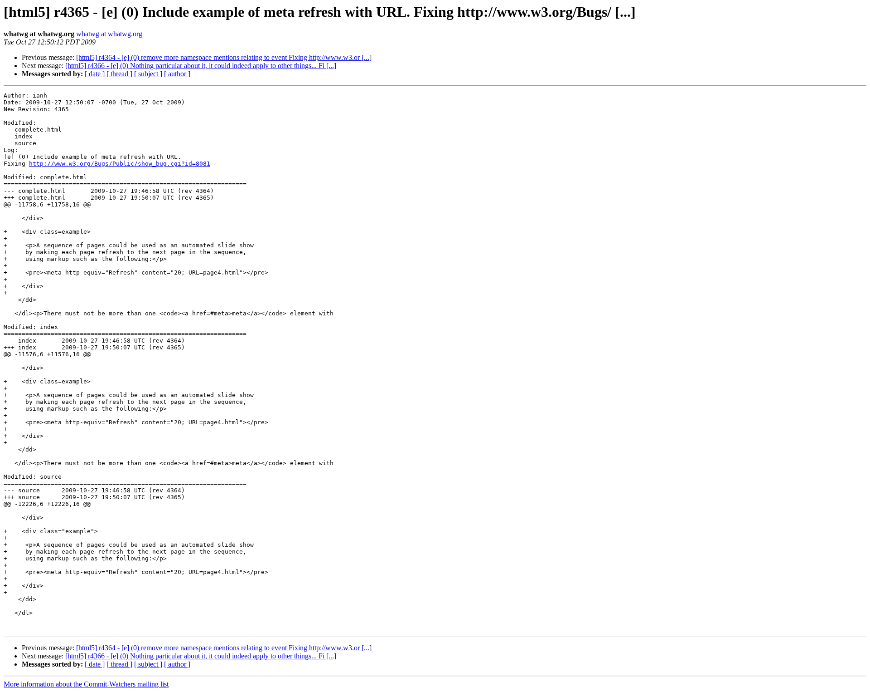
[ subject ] (148, 74)
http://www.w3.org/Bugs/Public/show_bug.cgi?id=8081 (119, 163)
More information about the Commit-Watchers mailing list (86, 684)
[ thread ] (119, 74)
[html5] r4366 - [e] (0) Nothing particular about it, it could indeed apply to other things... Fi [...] (200, 65)
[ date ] (95, 74)
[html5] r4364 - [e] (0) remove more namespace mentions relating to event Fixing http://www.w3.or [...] (224, 57)
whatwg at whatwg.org (109, 34)
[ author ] (177, 74)
